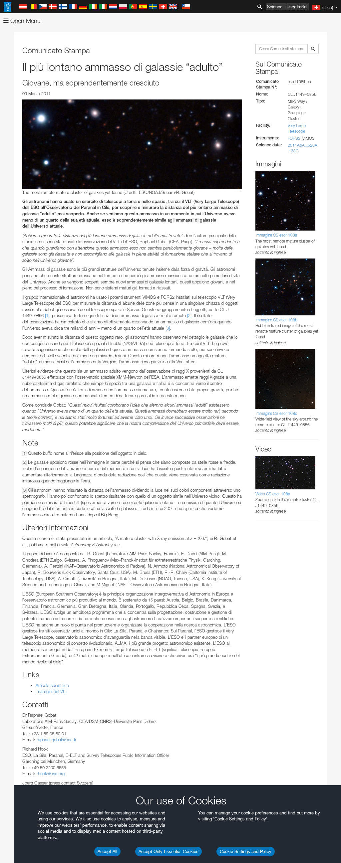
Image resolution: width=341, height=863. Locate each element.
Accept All (107, 851)
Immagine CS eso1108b (276, 319)
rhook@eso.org (51, 773)
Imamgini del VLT (51, 691)
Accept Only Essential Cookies (168, 851)
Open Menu (25, 20)
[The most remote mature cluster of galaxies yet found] (132, 144)
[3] (168, 328)
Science (274, 6)
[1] (47, 315)
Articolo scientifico (52, 685)
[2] (189, 315)
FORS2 (294, 138)
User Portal (296, 6)
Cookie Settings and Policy (245, 851)
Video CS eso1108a (272, 493)
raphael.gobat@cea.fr (56, 739)
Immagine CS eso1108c (276, 413)
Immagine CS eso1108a (276, 235)
